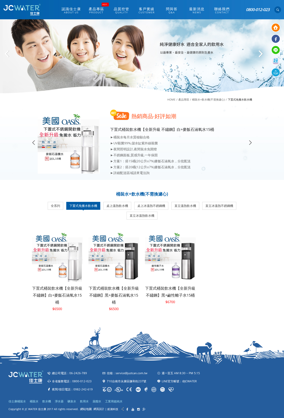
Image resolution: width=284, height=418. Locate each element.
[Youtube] (132, 409)
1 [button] (139, 84)
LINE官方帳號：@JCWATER (179, 381)
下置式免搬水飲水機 (83, 206)
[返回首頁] (275, 27)
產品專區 (183, 99)
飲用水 (84, 401)
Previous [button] (10, 55)
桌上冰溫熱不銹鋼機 (151, 206)
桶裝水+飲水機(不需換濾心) (208, 99)
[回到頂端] (275, 72)
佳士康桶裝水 (17, 401)
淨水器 (59, 401)
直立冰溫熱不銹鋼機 (219, 206)
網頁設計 (99, 409)
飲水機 (46, 401)
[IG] (138, 409)
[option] (142, 56)
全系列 (55, 206)
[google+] (144, 409)
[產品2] (142, 56)
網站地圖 (86, 409)
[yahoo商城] (275, 61)
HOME (171, 99)
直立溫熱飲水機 (185, 206)
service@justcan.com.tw (131, 373)
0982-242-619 (83, 389)
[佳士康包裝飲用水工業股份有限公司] (22, 9)
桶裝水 (34, 401)
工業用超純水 (113, 401)
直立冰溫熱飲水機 (142, 215)
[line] (275, 50)
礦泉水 (71, 401)
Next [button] (261, 55)
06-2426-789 (78, 373)
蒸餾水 (97, 401)
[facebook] (275, 38)
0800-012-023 (258, 9)
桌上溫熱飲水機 (117, 206)
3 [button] (145, 84)
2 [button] (142, 84)
